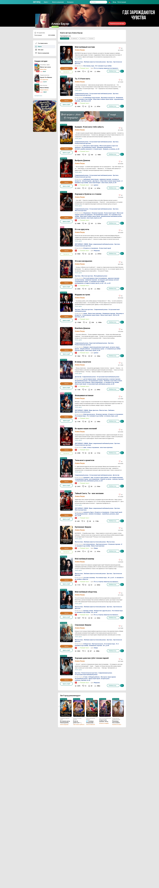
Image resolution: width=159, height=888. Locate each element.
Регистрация (122, 2)
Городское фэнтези (44, 75)
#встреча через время (90, 145)
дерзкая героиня (113, 278)
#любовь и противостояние (113, 380)
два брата (96, 181)
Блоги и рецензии (58, 2)
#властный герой (106, 315)
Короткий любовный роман (98, 343)
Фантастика (79, 62)
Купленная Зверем (66, 535)
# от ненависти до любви (95, 416)
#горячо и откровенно (90, 248)
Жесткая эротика (81, 210)
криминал (86, 477)
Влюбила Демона (66, 336)
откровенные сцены (81, 281)
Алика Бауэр (80, 50)
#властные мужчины (95, 313)
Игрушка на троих (66, 302)
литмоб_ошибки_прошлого (84, 149)
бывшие (86, 347)
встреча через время (101, 477)
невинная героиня (105, 179)
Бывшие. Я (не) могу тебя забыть (66, 135)
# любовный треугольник (91, 97)
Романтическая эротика (83, 95)
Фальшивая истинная (66, 403)
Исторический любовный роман (116, 719)
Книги (46, 2)
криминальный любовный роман (111, 216)
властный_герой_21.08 (109, 182)
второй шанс (97, 149)
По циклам (91, 38)
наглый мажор (79, 280)
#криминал (87, 213)
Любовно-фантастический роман (95, 62)
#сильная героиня (114, 544)
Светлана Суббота (78, 724)
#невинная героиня (108, 313)
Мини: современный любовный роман (101, 244)
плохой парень (87, 181)
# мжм (85, 677)
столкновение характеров (90, 315)
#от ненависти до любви (103, 66)
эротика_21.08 (86, 101)
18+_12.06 (107, 283)
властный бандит (95, 182)
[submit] (91, 2)
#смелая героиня (97, 213)
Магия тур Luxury (36, 67)
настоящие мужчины (116, 477)
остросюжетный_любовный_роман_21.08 (100, 384)
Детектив (78, 376)
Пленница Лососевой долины (118, 708)
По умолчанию (64, 38)
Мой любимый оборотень (66, 600)
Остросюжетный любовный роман (100, 93)
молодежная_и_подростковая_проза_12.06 (89, 283)
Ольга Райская (90, 724)
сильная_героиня (117, 479)
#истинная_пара (88, 66)
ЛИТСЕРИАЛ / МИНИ (45, 64)
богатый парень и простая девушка (95, 278)
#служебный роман (81, 380)
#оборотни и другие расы (102, 610)
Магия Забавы (36, 88)
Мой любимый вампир (66, 567)
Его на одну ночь (66, 237)
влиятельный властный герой (99, 347)
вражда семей (88, 610)
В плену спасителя (66, 370)
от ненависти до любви (84, 99)
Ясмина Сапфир (104, 723)
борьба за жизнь (105, 479)
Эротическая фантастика (105, 718)
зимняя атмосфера (95, 514)
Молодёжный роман (100, 276)
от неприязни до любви (112, 349)
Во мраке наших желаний (66, 436)
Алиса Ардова (64, 724)
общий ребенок (85, 349)
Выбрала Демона (66, 168)
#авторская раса (89, 414)
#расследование (97, 382)
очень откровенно (93, 447)
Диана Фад (43, 69)
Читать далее (78, 58)
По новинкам (74, 38)
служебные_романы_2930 (110, 514)
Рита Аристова (44, 79)
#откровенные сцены (89, 147)
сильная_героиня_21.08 (82, 680)
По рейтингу (83, 38)
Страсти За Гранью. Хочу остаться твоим (105, 708)
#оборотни (87, 644)
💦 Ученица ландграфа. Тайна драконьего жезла (92, 708)
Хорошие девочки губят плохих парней (66, 666)
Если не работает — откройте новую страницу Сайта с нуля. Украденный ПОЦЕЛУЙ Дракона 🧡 (79, 708)
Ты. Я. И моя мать (66, 87)
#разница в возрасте (108, 97)
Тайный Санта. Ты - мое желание (66, 501)
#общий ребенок (94, 677)
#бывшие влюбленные (104, 147)
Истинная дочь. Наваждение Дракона (66, 708)
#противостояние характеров (103, 99)
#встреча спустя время (82, 382)
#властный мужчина (97, 546)
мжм (84, 447)
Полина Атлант (116, 724)
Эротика (109, 62)
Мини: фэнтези (43, 85)
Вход (114, 2)
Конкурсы (70, 2)
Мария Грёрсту (44, 89)
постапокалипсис (89, 544)
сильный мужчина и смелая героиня (108, 379)
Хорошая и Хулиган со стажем (66, 202)
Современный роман (81, 93)
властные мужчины (106, 447)
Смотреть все (38, 95)
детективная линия (89, 379)
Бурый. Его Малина (36, 78)
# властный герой (110, 213)
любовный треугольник (91, 179)
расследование (94, 479)
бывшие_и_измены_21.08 (111, 149)
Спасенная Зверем (66, 633)
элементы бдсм (88, 512)
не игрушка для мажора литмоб (108, 280)
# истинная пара (80, 416)
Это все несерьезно (66, 269)
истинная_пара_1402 (111, 416)
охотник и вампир (89, 577)
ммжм (85, 313)
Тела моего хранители (66, 468)
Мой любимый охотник (66, 55)
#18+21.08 (116, 315)
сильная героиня (80, 218)
